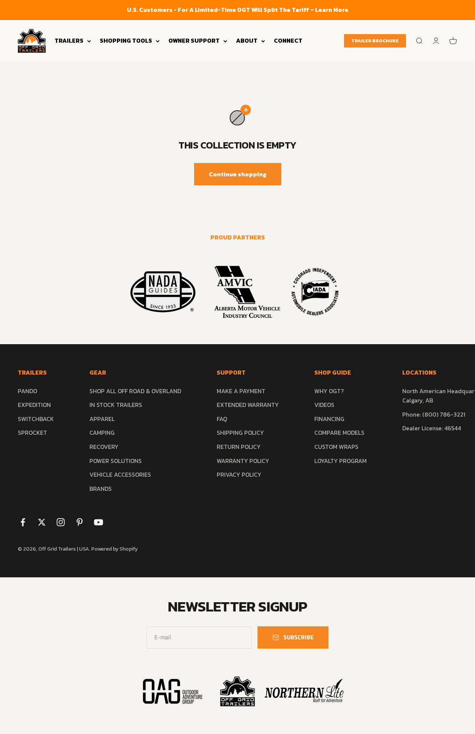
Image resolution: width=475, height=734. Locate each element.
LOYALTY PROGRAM (340, 460)
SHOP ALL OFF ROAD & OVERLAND (135, 390)
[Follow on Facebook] (23, 522)
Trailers (69, 40)
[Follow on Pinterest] (80, 522)
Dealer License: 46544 (431, 428)
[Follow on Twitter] (42, 522)
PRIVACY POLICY (239, 474)
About (247, 40)
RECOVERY (103, 446)
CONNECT (288, 40)
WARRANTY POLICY (243, 460)
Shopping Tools (126, 40)
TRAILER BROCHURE (375, 40)
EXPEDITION (34, 404)
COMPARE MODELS (339, 432)
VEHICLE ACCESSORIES (120, 474)
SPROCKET (32, 432)
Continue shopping (237, 174)
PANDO (27, 390)
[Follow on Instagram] (61, 522)
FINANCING (329, 418)
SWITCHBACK (36, 418)
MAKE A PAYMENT (241, 390)
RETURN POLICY (239, 446)
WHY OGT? (329, 390)
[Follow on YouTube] (99, 522)
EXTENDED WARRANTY (248, 404)
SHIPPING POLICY (240, 432)
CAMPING (102, 432)
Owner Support (194, 40)
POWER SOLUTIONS (115, 460)
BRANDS (100, 488)
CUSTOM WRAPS (336, 446)
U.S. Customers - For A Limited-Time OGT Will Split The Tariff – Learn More (237, 9)
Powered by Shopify (114, 549)
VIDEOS (324, 404)
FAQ (222, 418)
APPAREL (102, 418)
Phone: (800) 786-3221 (433, 414)
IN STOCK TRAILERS (115, 404)
